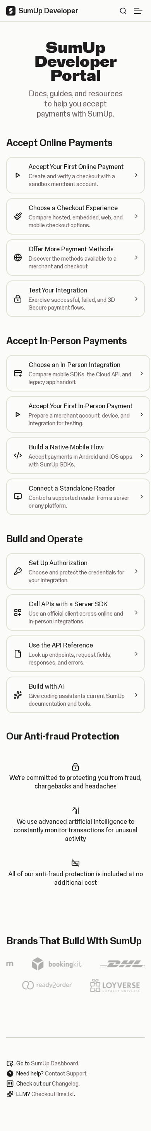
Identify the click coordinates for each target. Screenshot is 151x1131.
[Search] (123, 11)
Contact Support (65, 1073)
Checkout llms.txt (52, 1094)
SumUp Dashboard (54, 1063)
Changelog (65, 1083)
